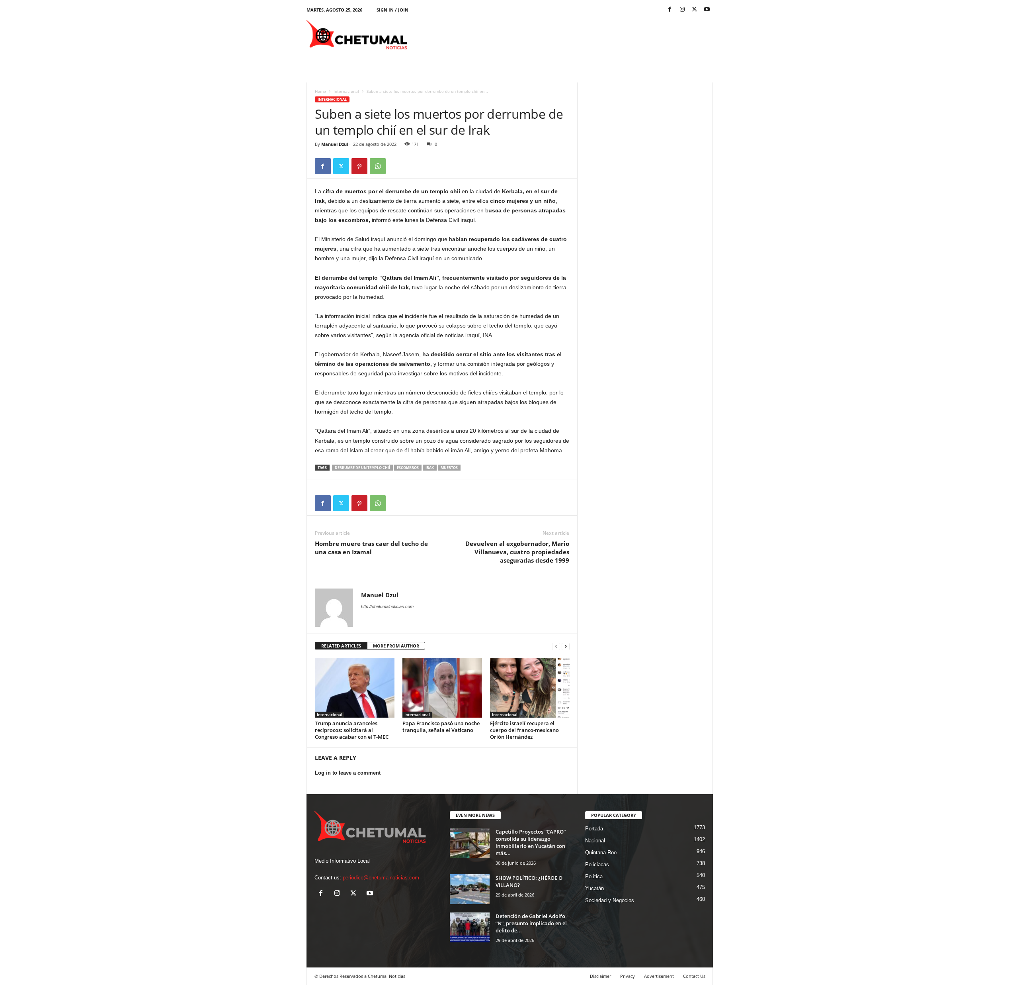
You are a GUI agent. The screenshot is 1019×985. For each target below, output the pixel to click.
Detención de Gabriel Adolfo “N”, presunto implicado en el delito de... (531, 923)
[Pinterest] (359, 166)
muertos (449, 467)
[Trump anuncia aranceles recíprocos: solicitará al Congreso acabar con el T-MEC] (354, 688)
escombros (408, 467)
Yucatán (594, 888)
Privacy (627, 976)
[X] (694, 10)
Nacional (595, 841)
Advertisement (659, 976)
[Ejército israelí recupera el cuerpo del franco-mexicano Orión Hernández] (530, 688)
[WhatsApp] (378, 166)
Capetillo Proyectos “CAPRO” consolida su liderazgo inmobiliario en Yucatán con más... (531, 842)
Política (594, 876)
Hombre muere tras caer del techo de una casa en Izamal (371, 548)
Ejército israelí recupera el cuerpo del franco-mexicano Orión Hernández (524, 730)
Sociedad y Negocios (609, 900)
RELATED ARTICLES (341, 646)
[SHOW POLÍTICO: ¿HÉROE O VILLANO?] (470, 889)
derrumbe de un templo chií (362, 467)
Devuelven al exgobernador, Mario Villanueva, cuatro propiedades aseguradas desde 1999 (517, 552)
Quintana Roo (601, 852)
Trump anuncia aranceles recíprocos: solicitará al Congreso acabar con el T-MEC (351, 730)
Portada (594, 829)
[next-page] (566, 646)
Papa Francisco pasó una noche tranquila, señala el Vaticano (441, 727)
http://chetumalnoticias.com (387, 606)
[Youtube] (707, 10)
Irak (430, 467)
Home (320, 91)
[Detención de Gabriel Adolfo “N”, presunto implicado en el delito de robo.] (470, 927)
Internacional (346, 91)
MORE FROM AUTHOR (396, 646)
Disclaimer (600, 976)
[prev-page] (556, 646)
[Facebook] (670, 10)
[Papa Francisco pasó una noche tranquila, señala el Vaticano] (442, 688)
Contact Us (694, 976)
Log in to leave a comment (348, 773)
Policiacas (597, 864)
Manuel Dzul (334, 144)
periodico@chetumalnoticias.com (381, 878)
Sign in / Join (392, 10)
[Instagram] (682, 10)
